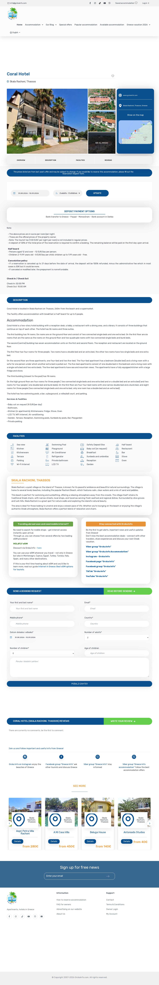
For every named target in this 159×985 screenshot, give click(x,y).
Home (19, 25)
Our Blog (50, 25)
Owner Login (112, 909)
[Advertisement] (79, 700)
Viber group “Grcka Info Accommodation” (107, 551)
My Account (111, 914)
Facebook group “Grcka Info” (101, 566)
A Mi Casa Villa (61, 832)
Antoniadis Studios (134, 832)
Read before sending (120, 591)
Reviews (108, 160)
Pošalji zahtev (79, 684)
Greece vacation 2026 (137, 25)
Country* (88, 618)
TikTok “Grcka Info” (96, 571)
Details (17, 841)
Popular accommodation (86, 25)
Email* (87, 602)
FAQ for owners (64, 904)
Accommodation (32, 25)
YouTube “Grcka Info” (97, 576)
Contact (110, 900)
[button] (15, 32)
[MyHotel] (12, 13)
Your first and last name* (21, 602)
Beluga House (98, 832)
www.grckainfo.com (130, 95)
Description (50, 160)
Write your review (122, 721)
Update (97, 193)
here (39, 548)
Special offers (65, 25)
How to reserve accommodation (71, 900)
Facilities (80, 160)
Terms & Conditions (115, 904)
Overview (21, 160)
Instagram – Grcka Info (98, 556)
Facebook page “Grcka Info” (100, 561)
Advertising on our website (69, 909)
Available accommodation (112, 25)
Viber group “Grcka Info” (98, 546)
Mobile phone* (16, 618)
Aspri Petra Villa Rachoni (25, 832)
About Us (61, 914)
